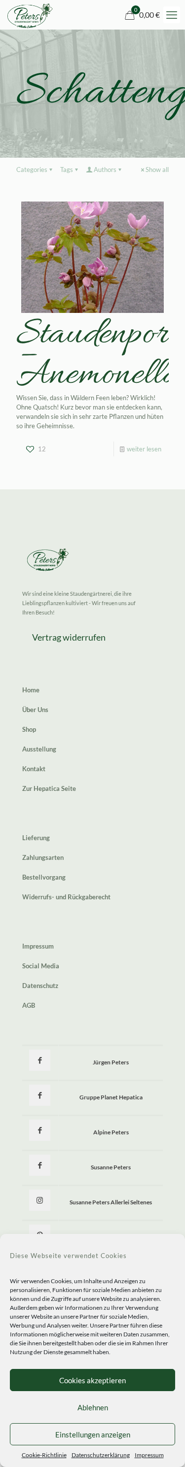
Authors (105, 169)
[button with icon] (39, 1060)
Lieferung (36, 838)
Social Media (40, 966)
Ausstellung (39, 749)
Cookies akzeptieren (92, 1380)
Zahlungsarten (43, 857)
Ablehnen (92, 1407)
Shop (29, 729)
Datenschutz (40, 985)
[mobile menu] (171, 14)
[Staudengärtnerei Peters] (30, 14)
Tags (66, 169)
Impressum (149, 1455)
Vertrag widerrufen (69, 637)
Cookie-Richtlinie (44, 1455)
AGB (28, 1005)
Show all (157, 169)
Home (30, 690)
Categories (31, 169)
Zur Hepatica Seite (49, 788)
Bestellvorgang (44, 877)
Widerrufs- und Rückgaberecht (66, 897)
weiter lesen (144, 449)
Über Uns (35, 710)
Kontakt (33, 769)
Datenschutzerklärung (101, 1455)
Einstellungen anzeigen (92, 1434)
